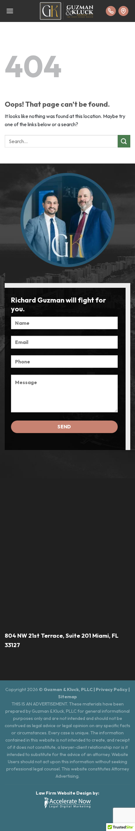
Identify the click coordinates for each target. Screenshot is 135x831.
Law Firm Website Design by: (67, 793)
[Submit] (124, 141)
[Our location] (123, 11)
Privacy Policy (111, 689)
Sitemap (67, 697)
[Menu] (10, 11)
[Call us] (111, 11)
